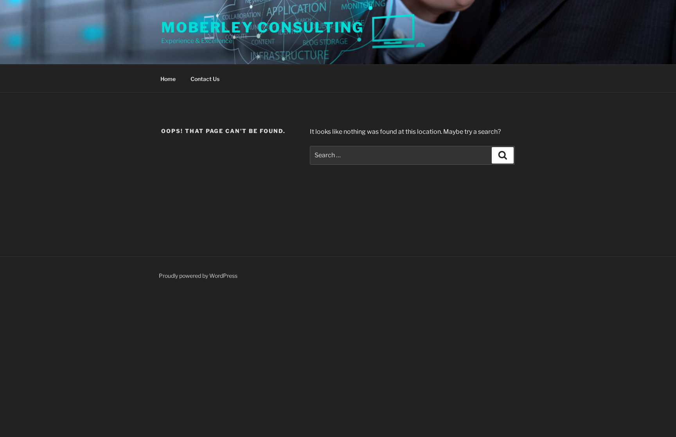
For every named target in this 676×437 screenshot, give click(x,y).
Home (168, 79)
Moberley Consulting (262, 27)
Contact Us (205, 79)
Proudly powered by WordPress (198, 275)
